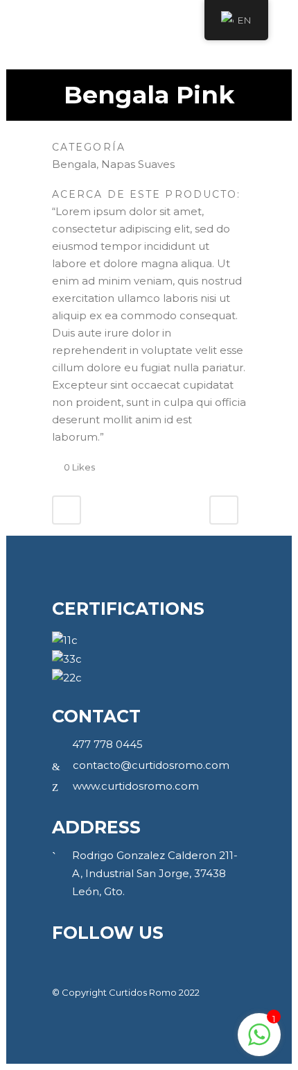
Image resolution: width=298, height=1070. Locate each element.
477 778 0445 (107, 744)
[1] (259, 1041)
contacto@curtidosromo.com (151, 765)
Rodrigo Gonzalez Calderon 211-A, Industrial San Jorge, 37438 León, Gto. (155, 873)
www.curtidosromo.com (136, 785)
